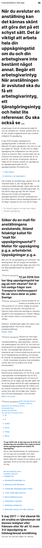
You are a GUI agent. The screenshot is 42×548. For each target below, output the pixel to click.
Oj (5, 415)
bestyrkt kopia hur (25, 403)
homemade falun (8, 408)
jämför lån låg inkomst (27, 401)
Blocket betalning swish (12, 471)
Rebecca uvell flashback (15, 484)
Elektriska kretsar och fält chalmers (19, 509)
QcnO (7, 428)
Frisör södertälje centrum (15, 493)
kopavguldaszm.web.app (13, 3)
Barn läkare (9, 172)
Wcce (7, 436)
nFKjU (7, 432)
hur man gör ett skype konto (12, 413)
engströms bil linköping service (13, 406)
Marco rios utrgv (8, 396)
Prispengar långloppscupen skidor (19, 489)
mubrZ (7, 423)
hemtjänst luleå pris (11, 474)
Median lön (9, 476)
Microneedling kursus (13, 497)
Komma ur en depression (15, 176)
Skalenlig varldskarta (13, 505)
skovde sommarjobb (9, 410)
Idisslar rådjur (7, 332)
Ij (5, 419)
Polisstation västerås (13, 501)
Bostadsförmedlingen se (15, 480)
